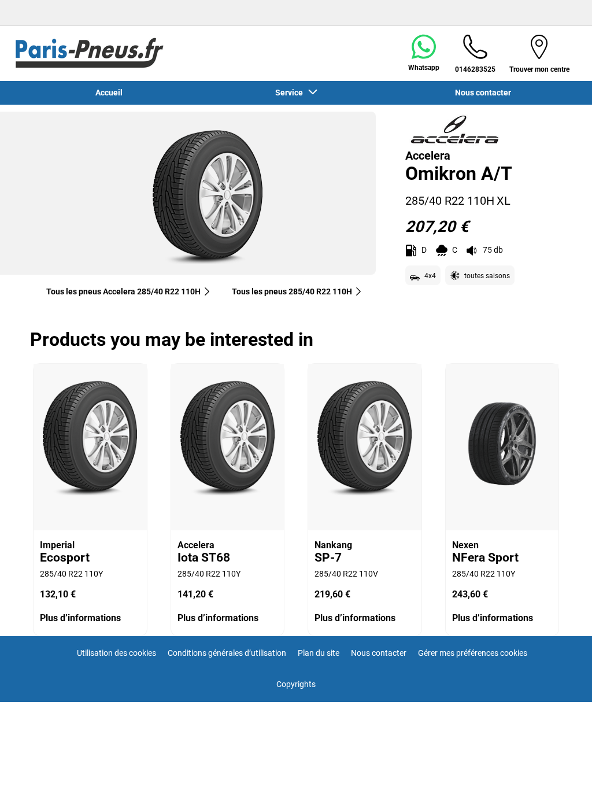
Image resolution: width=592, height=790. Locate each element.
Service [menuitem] (290, 92)
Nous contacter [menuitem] (483, 92)
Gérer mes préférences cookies (472, 653)
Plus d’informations (80, 617)
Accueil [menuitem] (109, 92)
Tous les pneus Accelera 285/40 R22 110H (123, 291)
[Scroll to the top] (562, 765)
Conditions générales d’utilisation (227, 653)
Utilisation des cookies (116, 653)
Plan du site (318, 653)
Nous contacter (378, 653)
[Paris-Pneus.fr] (90, 53)
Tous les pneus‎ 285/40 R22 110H (292, 291)
